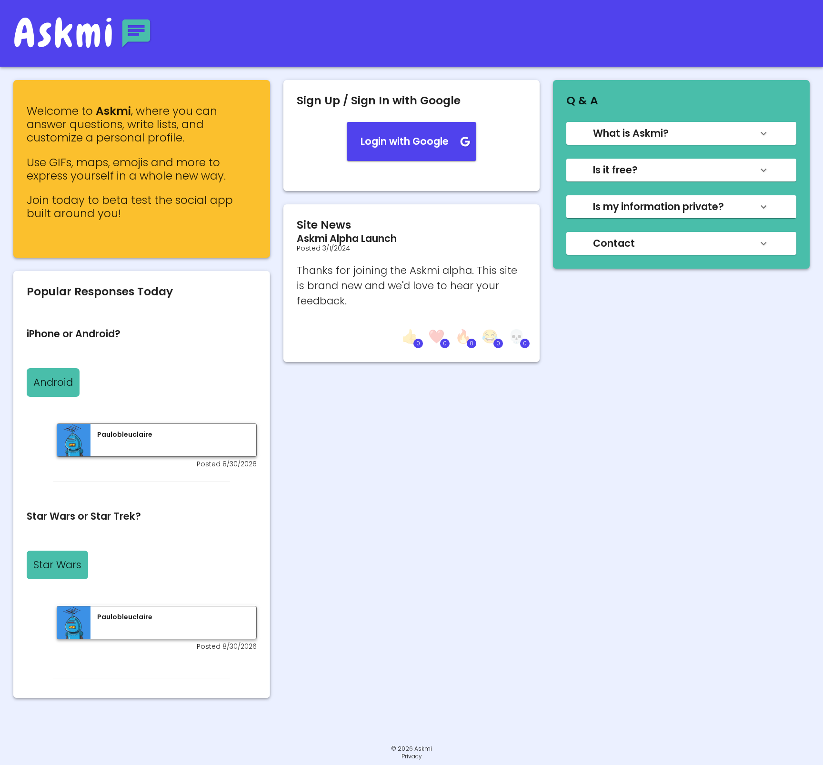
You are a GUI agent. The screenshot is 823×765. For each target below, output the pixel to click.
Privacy (411, 756)
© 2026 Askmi (411, 749)
